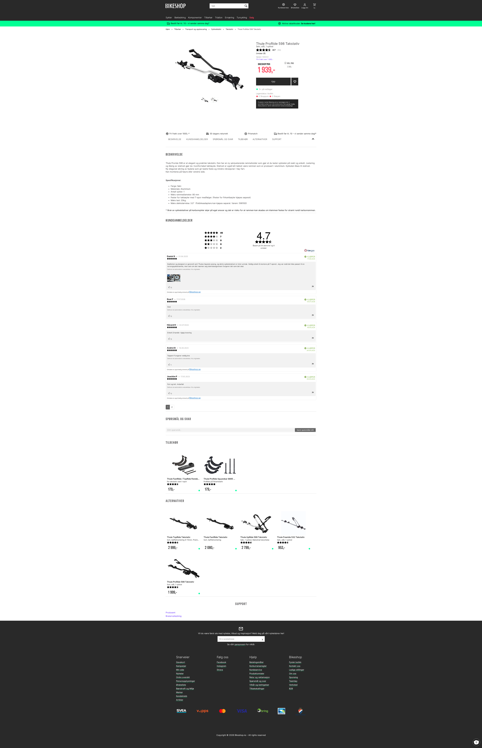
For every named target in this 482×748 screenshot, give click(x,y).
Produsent (170, 612)
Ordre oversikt (183, 677)
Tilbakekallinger (256, 688)
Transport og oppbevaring (196, 29)
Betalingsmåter (256, 662)
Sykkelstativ (216, 29)
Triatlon (219, 17)
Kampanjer (181, 666)
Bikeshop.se (195, 292)
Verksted (293, 685)
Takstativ (229, 29)
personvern (240, 644)
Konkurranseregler (258, 666)
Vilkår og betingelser (259, 685)
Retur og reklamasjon (259, 677)
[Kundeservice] (283, 4)
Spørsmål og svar (257, 681)
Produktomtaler (256, 673)
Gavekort (180, 662)
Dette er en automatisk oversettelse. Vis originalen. (183, 269)
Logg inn (304, 8)
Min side (180, 669)
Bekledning (180, 17)
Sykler (169, 17)
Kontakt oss (294, 666)
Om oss (292, 673)
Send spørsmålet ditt (305, 430)
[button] (174, 139)
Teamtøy (293, 681)
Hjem (168, 29)
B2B (291, 688)
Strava (220, 669)
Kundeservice (255, 669)
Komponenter (195, 17)
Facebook (221, 662)
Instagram (221, 666)
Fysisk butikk (295, 662)
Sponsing (293, 677)
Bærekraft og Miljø (185, 688)
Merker (179, 692)
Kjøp (273, 81)
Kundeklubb (181, 696)
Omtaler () (261, 53)
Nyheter (180, 673)
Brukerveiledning (174, 616)
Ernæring (229, 17)
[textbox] (230, 430)
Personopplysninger (185, 681)
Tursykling (242, 17)
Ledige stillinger (296, 669)
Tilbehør (208, 17)
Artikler (179, 700)
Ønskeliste (181, 685)
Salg (251, 17)
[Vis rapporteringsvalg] (313, 287)
